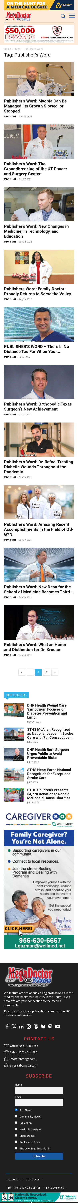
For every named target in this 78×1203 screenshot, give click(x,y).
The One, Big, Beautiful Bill (35, 1148)
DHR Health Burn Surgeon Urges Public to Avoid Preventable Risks (48, 754)
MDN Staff (10, 116)
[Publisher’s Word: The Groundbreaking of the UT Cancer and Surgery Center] (39, 141)
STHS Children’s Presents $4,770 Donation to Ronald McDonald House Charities (48, 794)
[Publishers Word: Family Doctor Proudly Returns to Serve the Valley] (39, 267)
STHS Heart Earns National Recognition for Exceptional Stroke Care (49, 774)
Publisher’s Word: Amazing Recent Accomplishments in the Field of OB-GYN (39, 529)
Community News (30, 1116)
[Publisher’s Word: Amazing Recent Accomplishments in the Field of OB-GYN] (39, 502)
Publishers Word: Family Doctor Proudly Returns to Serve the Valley (37, 291)
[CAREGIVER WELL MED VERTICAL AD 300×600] (39, 879)
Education (25, 1122)
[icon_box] (21, 1046)
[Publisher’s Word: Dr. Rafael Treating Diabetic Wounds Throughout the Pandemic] (39, 440)
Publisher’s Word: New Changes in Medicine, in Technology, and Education (36, 231)
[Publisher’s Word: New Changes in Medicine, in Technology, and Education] (39, 204)
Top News (25, 1110)
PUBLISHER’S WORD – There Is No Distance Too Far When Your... (36, 349)
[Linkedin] (21, 1027)
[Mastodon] (50, 1027)
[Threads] (36, 1027)
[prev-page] (21, 672)
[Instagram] (29, 1027)
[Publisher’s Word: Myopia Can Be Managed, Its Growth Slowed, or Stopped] (39, 79)
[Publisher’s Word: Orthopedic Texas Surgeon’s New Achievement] (39, 382)
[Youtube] (57, 1027)
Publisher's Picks (29, 1142)
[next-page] (54, 672)
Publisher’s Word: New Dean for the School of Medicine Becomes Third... (39, 589)
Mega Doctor (27, 1135)
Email (18, 1097)
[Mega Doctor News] (18, 16)
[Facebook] (7, 1027)
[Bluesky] (43, 1027)
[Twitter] (14, 1027)
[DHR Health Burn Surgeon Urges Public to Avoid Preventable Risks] (14, 755)
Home (7, 49)
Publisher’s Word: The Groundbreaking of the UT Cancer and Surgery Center (35, 168)
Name (18, 1084)
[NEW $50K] (39, 34)
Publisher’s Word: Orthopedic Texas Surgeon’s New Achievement (38, 407)
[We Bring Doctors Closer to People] (29, 976)
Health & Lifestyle (30, 1129)
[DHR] (39, 1201)
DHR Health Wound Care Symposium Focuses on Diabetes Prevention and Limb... (47, 711)
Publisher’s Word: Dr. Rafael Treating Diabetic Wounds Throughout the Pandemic (38, 466)
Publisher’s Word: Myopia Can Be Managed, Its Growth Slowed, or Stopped (35, 106)
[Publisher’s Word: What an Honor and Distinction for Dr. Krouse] (39, 622)
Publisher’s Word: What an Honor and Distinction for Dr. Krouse (35, 647)
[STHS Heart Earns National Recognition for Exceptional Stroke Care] (14, 775)
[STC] (39, 5)
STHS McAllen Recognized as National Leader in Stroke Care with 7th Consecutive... (50, 733)
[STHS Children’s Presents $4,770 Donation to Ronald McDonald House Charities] (14, 795)
